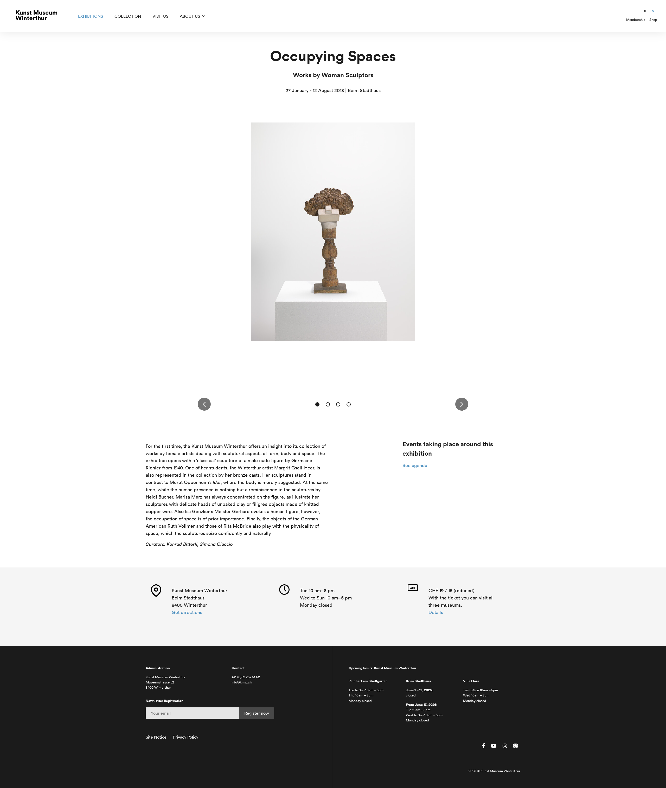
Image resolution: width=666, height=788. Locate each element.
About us (190, 16)
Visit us (160, 16)
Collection (127, 16)
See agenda (414, 465)
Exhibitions (90, 16)
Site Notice (156, 737)
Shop (653, 19)
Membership (635, 19)
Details (435, 612)
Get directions (187, 612)
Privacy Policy (185, 737)
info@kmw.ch (242, 682)
